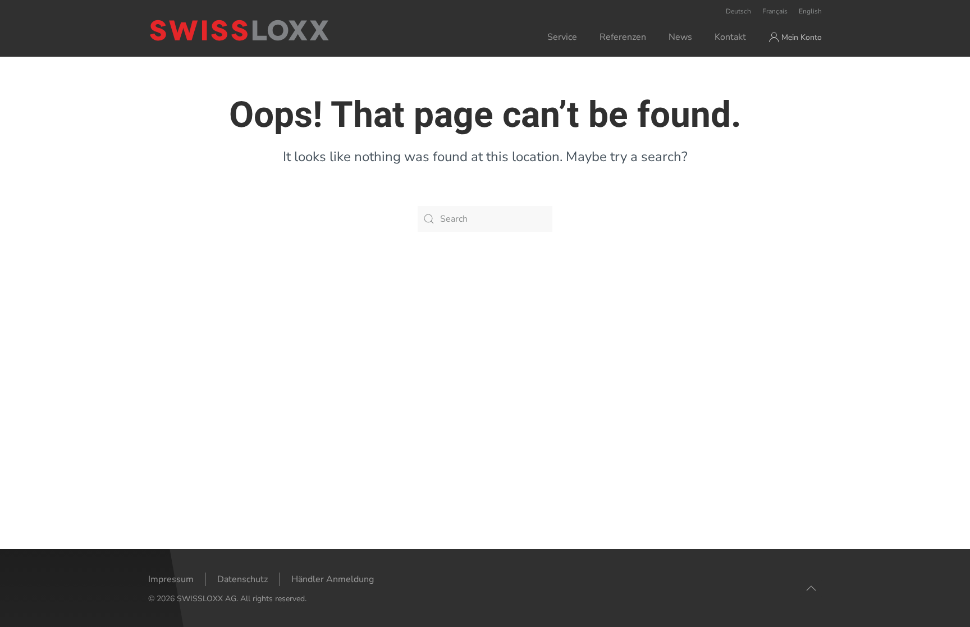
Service (562, 37)
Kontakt (730, 37)
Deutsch (738, 11)
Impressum (171, 579)
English (810, 11)
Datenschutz (242, 579)
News (680, 37)
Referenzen (623, 37)
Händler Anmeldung (332, 579)
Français (775, 11)
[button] (811, 588)
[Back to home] (285, 30)
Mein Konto (801, 37)
